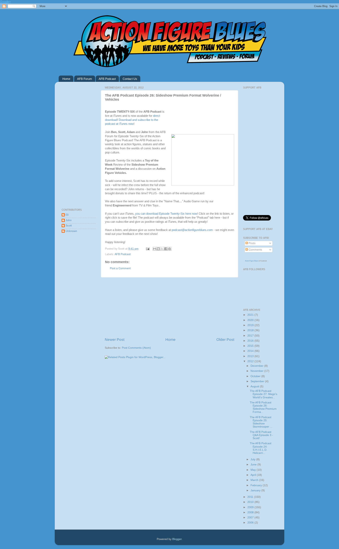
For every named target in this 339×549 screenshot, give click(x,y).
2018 (250, 330)
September (258, 381)
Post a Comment (120, 268)
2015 (250, 345)
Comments (255, 249)
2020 (250, 320)
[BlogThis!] (158, 249)
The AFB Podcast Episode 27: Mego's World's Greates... (263, 394)
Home (66, 78)
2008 (250, 512)
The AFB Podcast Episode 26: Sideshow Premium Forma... (263, 407)
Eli (67, 214)
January (256, 490)
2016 (250, 340)
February (257, 485)
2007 (250, 517)
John (69, 220)
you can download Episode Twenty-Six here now (166, 213)
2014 (250, 350)
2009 (250, 507)
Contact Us (130, 78)
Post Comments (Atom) (136, 347)
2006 (250, 522)
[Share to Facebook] (166, 249)
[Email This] (155, 249)
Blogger (177, 539)
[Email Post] (147, 248)
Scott (69, 225)
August (255, 386)
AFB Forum (84, 78)
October (256, 376)
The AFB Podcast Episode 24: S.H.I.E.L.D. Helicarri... (260, 448)
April (254, 474)
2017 (250, 335)
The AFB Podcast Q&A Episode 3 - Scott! (261, 435)
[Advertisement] (169, 307)
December (257, 365)
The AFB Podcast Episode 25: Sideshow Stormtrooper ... (261, 422)
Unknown (71, 231)
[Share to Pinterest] (169, 249)
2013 (250, 356)
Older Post (225, 339)
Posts (251, 243)
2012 (250, 361)
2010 (250, 502)
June (254, 464)
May (254, 469)
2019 (250, 325)
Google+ (5, 1)
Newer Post (114, 339)
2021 (250, 314)
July (253, 459)
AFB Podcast (107, 78)
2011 (250, 496)
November (257, 370)
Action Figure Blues (251, 261)
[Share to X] (162, 249)
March (255, 480)
